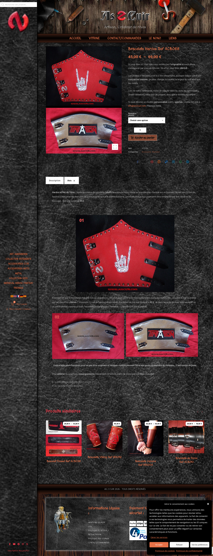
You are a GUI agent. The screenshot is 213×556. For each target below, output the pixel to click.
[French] (18, 296)
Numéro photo (132, 114)
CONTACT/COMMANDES (98, 543)
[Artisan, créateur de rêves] (19, 21)
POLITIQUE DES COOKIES (98, 539)
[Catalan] (12, 296)
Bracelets (156, 152)
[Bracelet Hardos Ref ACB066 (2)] (162, 335)
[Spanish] (25, 296)
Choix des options (67, 450)
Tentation (114, 306)
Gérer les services (159, 537)
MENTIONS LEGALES (96, 522)
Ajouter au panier (144, 137)
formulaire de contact (73, 385)
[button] (208, 504)
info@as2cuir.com (137, 106)
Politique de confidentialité (189, 550)
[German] (21, 296)
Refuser (179, 545)
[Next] (202, 412)
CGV (90, 527)
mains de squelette (95, 192)
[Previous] (198, 412)
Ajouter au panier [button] (107, 445)
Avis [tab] (71, 180)
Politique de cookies (165, 550)
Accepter (159, 545)
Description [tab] (54, 180)
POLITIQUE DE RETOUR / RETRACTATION (98, 533)
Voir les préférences (200, 545)
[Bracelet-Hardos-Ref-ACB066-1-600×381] (88, 336)
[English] (15, 296)
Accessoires (146, 152)
